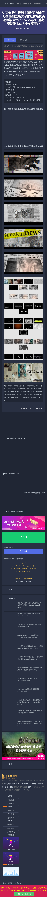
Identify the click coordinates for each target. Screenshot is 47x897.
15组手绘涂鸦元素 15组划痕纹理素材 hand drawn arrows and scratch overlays (29, 702)
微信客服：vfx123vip (24, 581)
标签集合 (10, 828)
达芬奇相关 (32, 46)
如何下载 (10, 810)
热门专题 (10, 824)
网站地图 (10, 800)
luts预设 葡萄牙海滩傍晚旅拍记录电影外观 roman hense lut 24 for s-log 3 (29, 724)
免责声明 (10, 818)
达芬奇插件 (18, 28)
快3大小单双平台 (9, 3)
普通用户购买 (9, 547)
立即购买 (23, 551)
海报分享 (38, 408)
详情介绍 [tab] (10, 40)
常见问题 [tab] (23, 40)
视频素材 (33, 784)
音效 (6, 787)
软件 (29, 787)
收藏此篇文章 (25, 408)
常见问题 (10, 814)
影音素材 (26, 46)
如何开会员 (11, 832)
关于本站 (10, 804)
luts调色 (25, 784)
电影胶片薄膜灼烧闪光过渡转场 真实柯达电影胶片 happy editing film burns (29, 605)
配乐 (11, 787)
